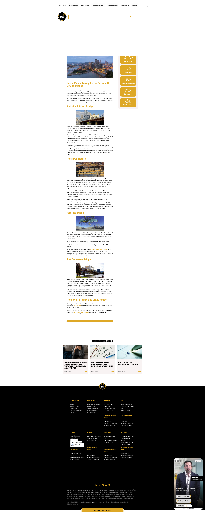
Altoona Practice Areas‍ (92, 449)
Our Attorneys (73, 6)
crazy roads (77, 305)
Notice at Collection (76, 442)
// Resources (91, 400)
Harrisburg (124, 432)
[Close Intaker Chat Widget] (199, 461)
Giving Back (73, 408)
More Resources (92, 410)
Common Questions (98, 6)
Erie (122, 400)
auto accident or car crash (81, 312)
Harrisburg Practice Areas (127, 449)
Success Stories (113, 6)
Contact (134, 6)
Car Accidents (108, 421)
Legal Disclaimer (75, 436)
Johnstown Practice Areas (110, 451)
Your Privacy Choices (75, 445)
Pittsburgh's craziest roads (98, 249)
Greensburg (74, 449)
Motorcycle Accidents (110, 423)
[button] (62, 5)
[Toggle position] (196, 461)
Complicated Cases (92, 408)
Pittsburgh (107, 400)
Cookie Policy (74, 440)
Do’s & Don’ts (91, 406)
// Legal (72, 432)
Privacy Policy (74, 438)
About (72, 404)
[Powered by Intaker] (191, 508)
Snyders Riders (91, 412)
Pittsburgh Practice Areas (110, 417)
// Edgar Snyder (75, 400)
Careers (72, 412)
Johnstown (107, 432)
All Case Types (74, 406)
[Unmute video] (176, 461)
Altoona (89, 432)
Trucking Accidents (109, 425)
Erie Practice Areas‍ (126, 416)
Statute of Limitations (93, 404)
